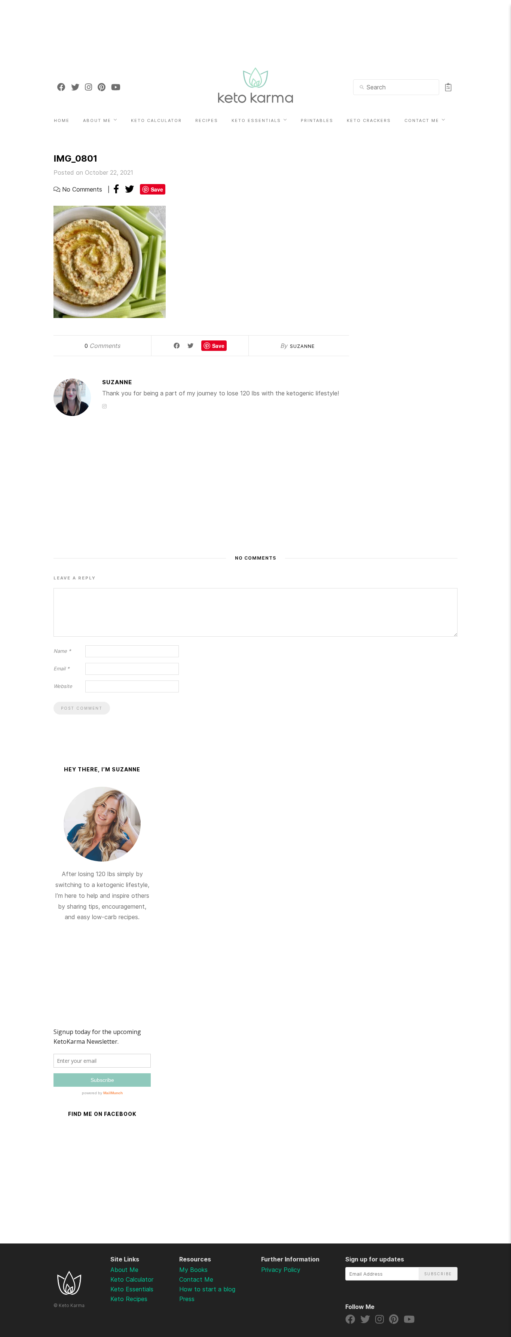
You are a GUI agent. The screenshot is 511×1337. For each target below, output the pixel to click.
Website (62, 686)
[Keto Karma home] (69, 1292)
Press (187, 1299)
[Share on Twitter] (129, 189)
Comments (102, 345)
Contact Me (421, 120)
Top (485, 1292)
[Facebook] (61, 87)
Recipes (206, 120)
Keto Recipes (128, 1299)
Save (157, 189)
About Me (97, 120)
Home (62, 120)
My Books (193, 1269)
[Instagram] (88, 87)
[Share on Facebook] (116, 189)
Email (61, 668)
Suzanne (302, 346)
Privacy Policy (280, 1269)
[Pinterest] (101, 87)
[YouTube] (115, 87)
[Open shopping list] (448, 87)
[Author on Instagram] (104, 406)
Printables (317, 120)
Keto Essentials (256, 120)
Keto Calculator (156, 120)
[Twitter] (75, 87)
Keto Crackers (369, 120)
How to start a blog (207, 1289)
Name (62, 651)
